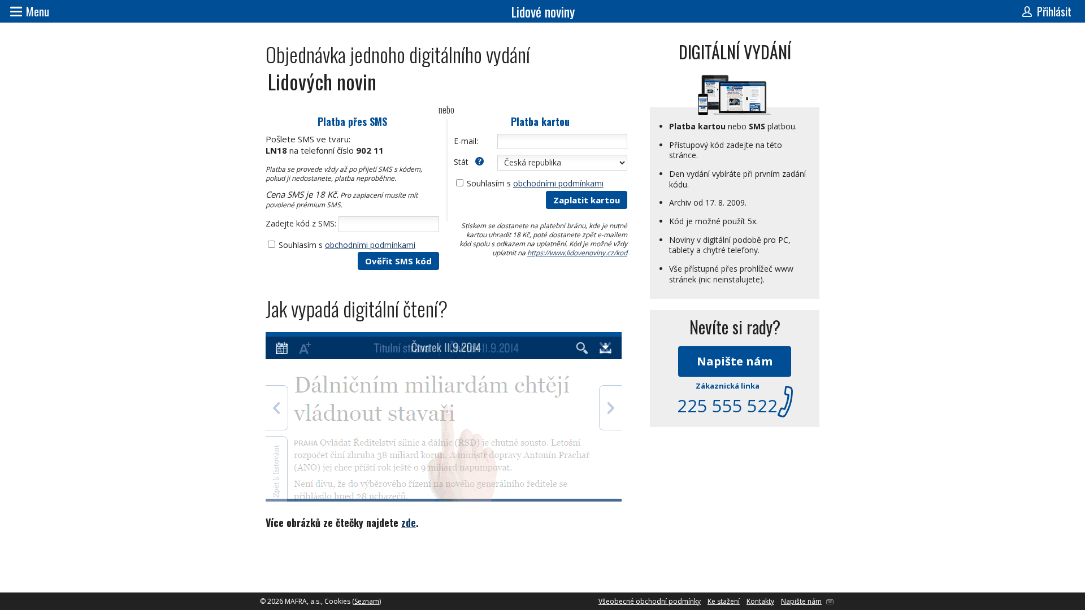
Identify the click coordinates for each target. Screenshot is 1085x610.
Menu (37, 11)
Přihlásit (1054, 11)
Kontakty (760, 601)
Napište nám (734, 361)
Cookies (337, 601)
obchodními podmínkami (370, 244)
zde (408, 522)
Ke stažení (724, 601)
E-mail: (466, 141)
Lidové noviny (543, 11)
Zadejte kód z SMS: (301, 223)
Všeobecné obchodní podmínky (649, 601)
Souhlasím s (347, 244)
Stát (462, 161)
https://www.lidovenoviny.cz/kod (577, 253)
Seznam (366, 601)
